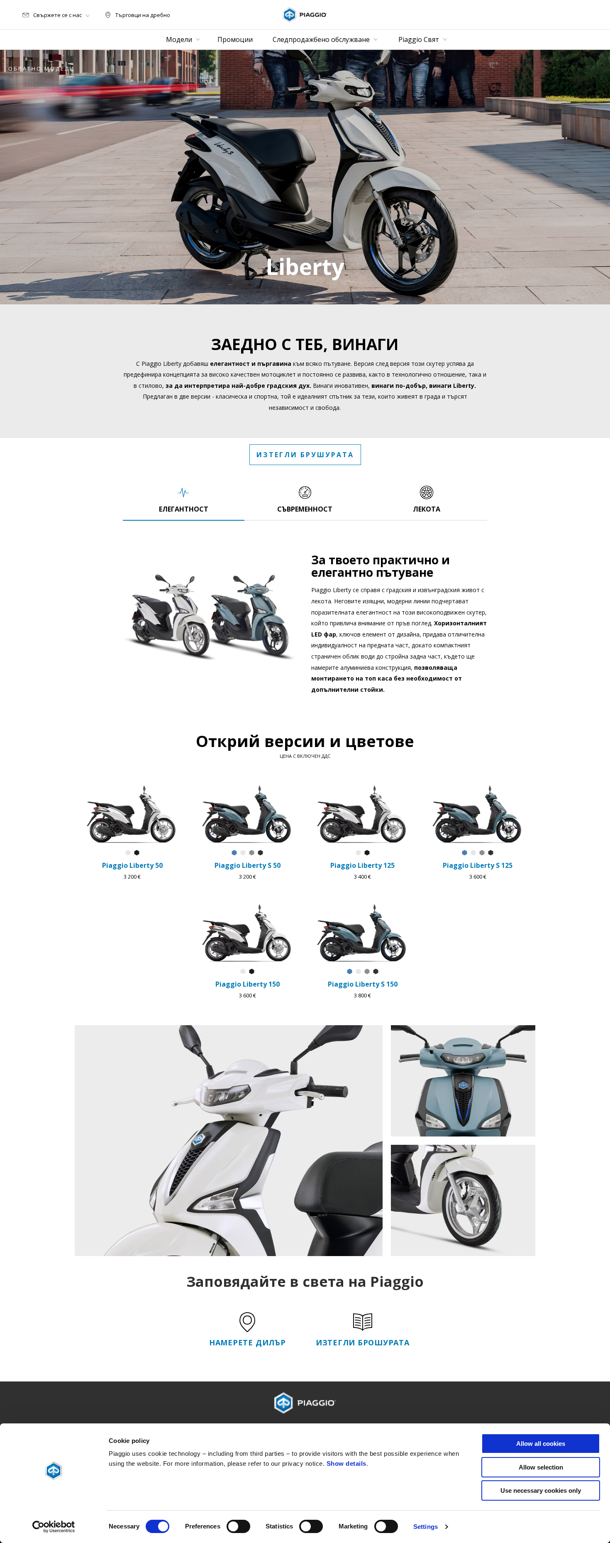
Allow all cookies (540, 1443)
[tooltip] (128, 853)
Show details (346, 1463)
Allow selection (541, 1467)
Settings (425, 1526)
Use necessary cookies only (540, 1490)
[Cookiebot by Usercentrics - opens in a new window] (53, 1527)
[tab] (183, 499)
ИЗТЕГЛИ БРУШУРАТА (305, 454)
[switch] (238, 1526)
